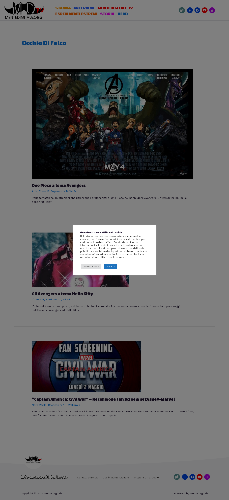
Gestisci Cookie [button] (91, 266)
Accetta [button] (110, 266)
